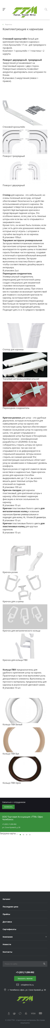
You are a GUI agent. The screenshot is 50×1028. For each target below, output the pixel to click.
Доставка (7, 921)
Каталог (6, 899)
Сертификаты (9, 929)
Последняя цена (10, 906)
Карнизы (8, 24)
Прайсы (6, 914)
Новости (7, 944)
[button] (20, 834)
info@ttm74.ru (27, 984)
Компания (8, 937)
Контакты (7, 952)
